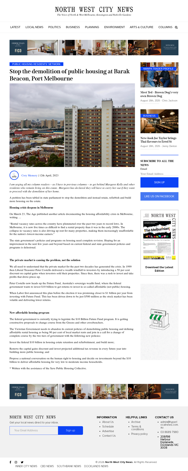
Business (73, 27)
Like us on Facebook (159, 196)
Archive (135, 422)
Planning (92, 27)
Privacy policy (139, 434)
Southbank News (69, 466)
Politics (54, 27)
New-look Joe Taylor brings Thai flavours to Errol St (158, 139)
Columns (165, 27)
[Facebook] (10, 462)
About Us (108, 422)
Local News (34, 27)
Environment (114, 27)
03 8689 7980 (169, 432)
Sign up (159, 182)
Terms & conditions (137, 428)
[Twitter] (22, 462)
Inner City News (26, 466)
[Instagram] (16, 462)
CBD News (47, 466)
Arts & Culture (141, 27)
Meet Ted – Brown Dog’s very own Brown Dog (159, 94)
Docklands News (96, 466)
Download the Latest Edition (159, 269)
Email (143, 168)
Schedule (108, 426)
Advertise (108, 431)
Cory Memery (29, 175)
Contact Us (109, 435)
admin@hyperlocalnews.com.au (169, 425)
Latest (15, 27)
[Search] (175, 27)
